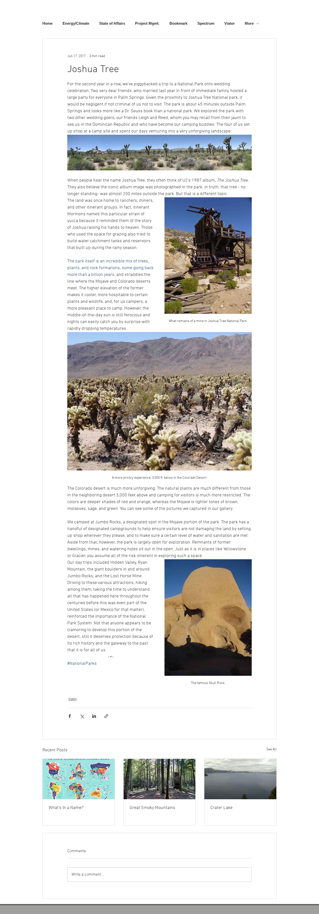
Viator (229, 23)
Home (47, 23)
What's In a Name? (66, 807)
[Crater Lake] (240, 779)
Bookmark (178, 23)
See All (271, 749)
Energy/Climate (76, 23)
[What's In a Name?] (79, 779)
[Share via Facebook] (69, 716)
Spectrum (205, 23)
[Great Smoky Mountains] (160, 779)
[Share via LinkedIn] (94, 716)
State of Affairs (112, 23)
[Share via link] (106, 716)
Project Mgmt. (147, 23)
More (249, 23)
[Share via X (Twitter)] (82, 716)
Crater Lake (221, 807)
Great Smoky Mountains (152, 807)
